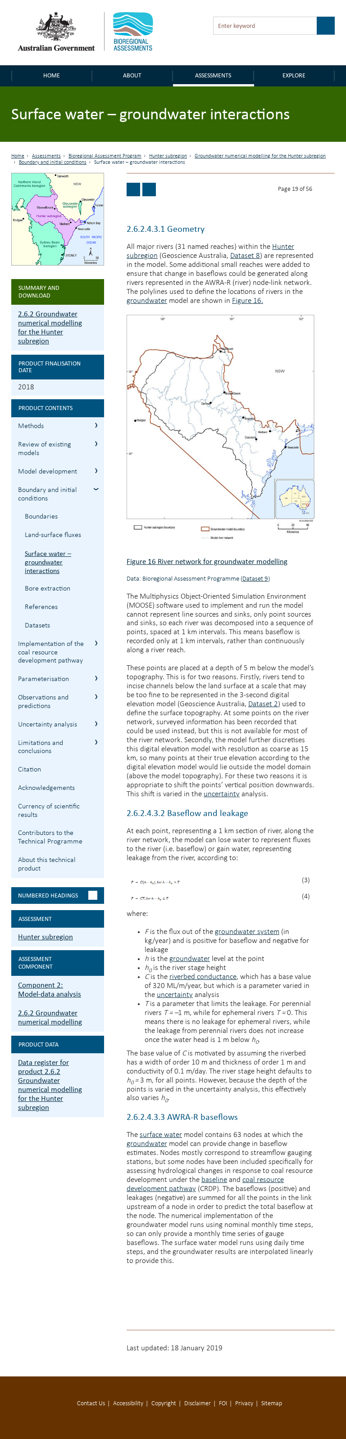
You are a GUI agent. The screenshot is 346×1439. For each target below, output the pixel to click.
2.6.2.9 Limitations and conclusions (96, 742)
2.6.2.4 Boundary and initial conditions (96, 489)
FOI (223, 1403)
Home (51, 75)
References (41, 607)
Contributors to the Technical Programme (50, 837)
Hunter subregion (168, 156)
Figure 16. (247, 301)
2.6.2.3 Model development (96, 470)
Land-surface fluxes (53, 535)
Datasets (37, 625)
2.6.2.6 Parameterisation (96, 678)
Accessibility (128, 1403)
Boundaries (41, 516)
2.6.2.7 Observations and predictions (96, 696)
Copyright (163, 1403)
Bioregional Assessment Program (104, 156)
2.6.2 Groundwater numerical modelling (50, 1017)
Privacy (244, 1403)
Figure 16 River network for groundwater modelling (207, 561)
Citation (29, 769)
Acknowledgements (46, 788)
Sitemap (271, 1403)
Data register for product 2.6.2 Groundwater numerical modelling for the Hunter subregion (50, 1085)
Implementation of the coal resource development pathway (51, 653)
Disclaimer (197, 1403)
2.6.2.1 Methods (96, 425)
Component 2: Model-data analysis (49, 989)
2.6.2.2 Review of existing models (96, 443)
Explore (293, 75)
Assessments (213, 75)
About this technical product (47, 864)
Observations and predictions (43, 702)
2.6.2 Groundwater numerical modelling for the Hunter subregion (50, 327)
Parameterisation (43, 679)
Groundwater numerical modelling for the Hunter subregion (260, 156)
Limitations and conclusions (40, 747)
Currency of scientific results (49, 811)
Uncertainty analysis (47, 724)
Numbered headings (48, 895)
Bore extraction (47, 588)
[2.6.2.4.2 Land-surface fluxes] (133, 189)
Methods (31, 426)
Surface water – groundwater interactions (48, 562)
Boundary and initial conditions (52, 162)
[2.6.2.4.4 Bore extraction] (149, 189)
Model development (47, 471)
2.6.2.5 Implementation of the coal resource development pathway (96, 643)
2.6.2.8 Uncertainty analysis (96, 723)
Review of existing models (44, 449)
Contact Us (91, 1403)
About (132, 75)
